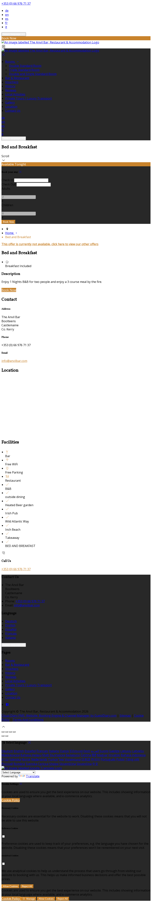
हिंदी (94, 755)
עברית (5, 759)
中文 (95, 764)
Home (9, 233)
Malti (45, 755)
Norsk (26, 759)
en (7, 15)
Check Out (8, 184)
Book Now (8, 290)
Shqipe (54, 764)
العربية (95, 751)
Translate (32, 776)
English (10, 625)
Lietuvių (125, 751)
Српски (43, 764)
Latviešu (138, 751)
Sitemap (125, 715)
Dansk (64, 751)
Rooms (10, 62)
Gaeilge (114, 751)
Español (10, 629)
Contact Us (12, 111)
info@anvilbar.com (14, 361)
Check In (7, 180)
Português (108, 759)
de (7, 11)
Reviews (10, 90)
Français (11, 633)
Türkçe (53, 759)
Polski (120, 759)
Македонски (10, 755)
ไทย (61, 759)
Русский (7, 764)
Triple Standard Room (24, 70)
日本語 (85, 759)
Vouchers (11, 82)
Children (7, 205)
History (10, 86)
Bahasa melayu (31, 755)
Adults (5, 189)
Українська (73, 759)
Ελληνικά (76, 751)
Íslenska (15, 759)
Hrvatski (114, 755)
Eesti (86, 751)
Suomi (104, 751)
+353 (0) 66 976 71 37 (16, 3)
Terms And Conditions (28, 720)
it (6, 27)
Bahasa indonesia (133, 755)
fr (6, 23)
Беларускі (73, 755)
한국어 (95, 759)
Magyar (102, 755)
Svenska (31, 764)
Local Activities (15, 94)
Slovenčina (84, 764)
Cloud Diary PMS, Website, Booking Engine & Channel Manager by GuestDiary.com (58, 715)
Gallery (10, 102)
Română (19, 764)
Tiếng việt (132, 759)
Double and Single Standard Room (33, 74)
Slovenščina (67, 764)
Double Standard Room (25, 66)
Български (57, 755)
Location (11, 106)
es (6, 19)
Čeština (86, 755)
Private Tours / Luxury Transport (28, 98)
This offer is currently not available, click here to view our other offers (49, 244)
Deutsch (11, 621)
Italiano (10, 638)
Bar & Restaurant (17, 78)
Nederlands (39, 759)
